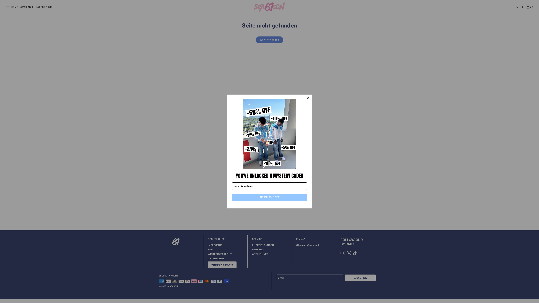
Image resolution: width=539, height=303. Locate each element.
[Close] (308, 98)
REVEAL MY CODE (270, 197)
